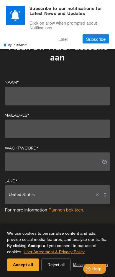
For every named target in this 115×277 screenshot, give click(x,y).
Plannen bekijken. (66, 210)
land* (11, 181)
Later (63, 39)
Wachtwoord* (21, 148)
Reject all (56, 264)
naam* (12, 82)
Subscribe (96, 39)
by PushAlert (17, 44)
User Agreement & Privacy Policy (54, 251)
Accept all (23, 264)
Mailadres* (17, 115)
